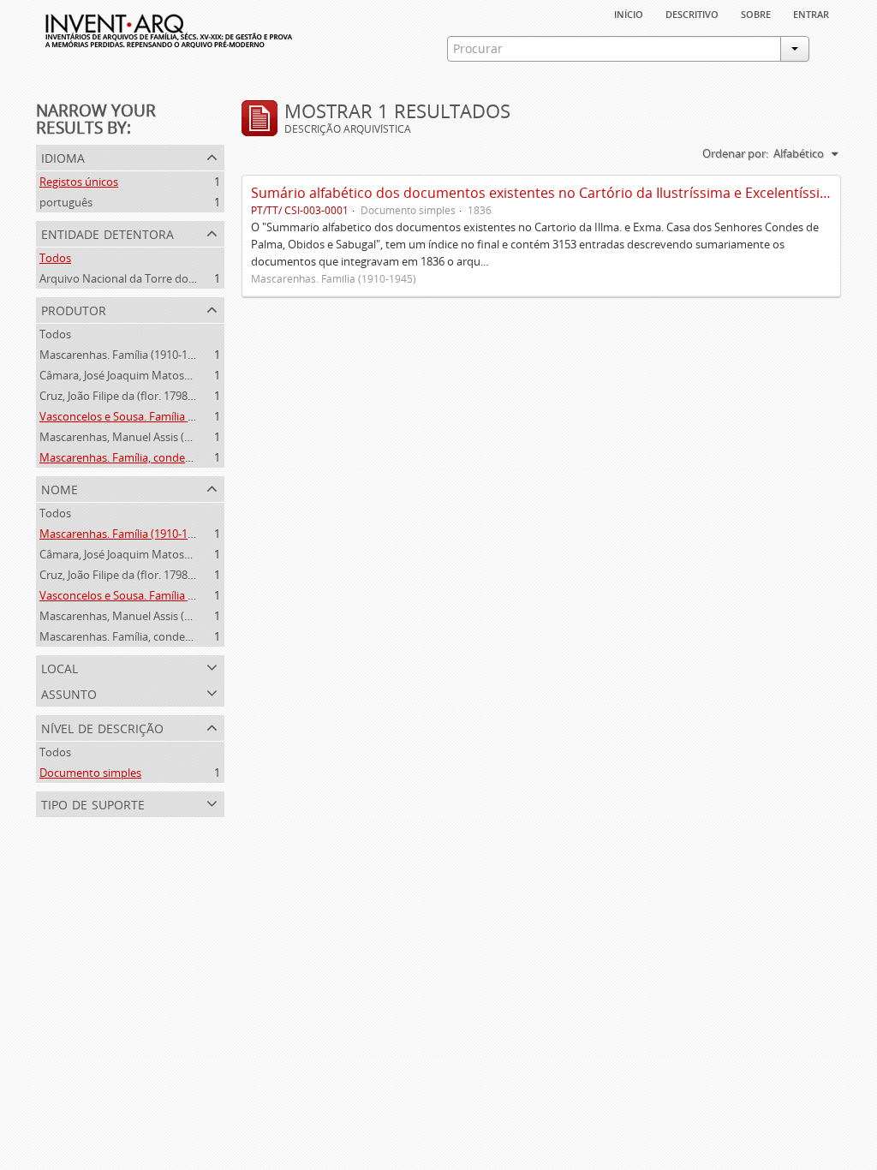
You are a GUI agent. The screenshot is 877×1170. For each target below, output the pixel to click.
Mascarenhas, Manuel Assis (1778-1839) (139, 437)
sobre (756, 12)
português (65, 202)
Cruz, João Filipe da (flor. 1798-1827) (128, 395)
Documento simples (90, 772)
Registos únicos (78, 181)
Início (628, 12)
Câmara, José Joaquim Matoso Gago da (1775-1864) (167, 375)
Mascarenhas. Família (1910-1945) (124, 354)
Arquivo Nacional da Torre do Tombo (133, 278)
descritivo (692, 12)
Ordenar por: (735, 153)
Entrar (811, 12)
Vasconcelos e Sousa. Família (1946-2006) (142, 416)
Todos (55, 258)
